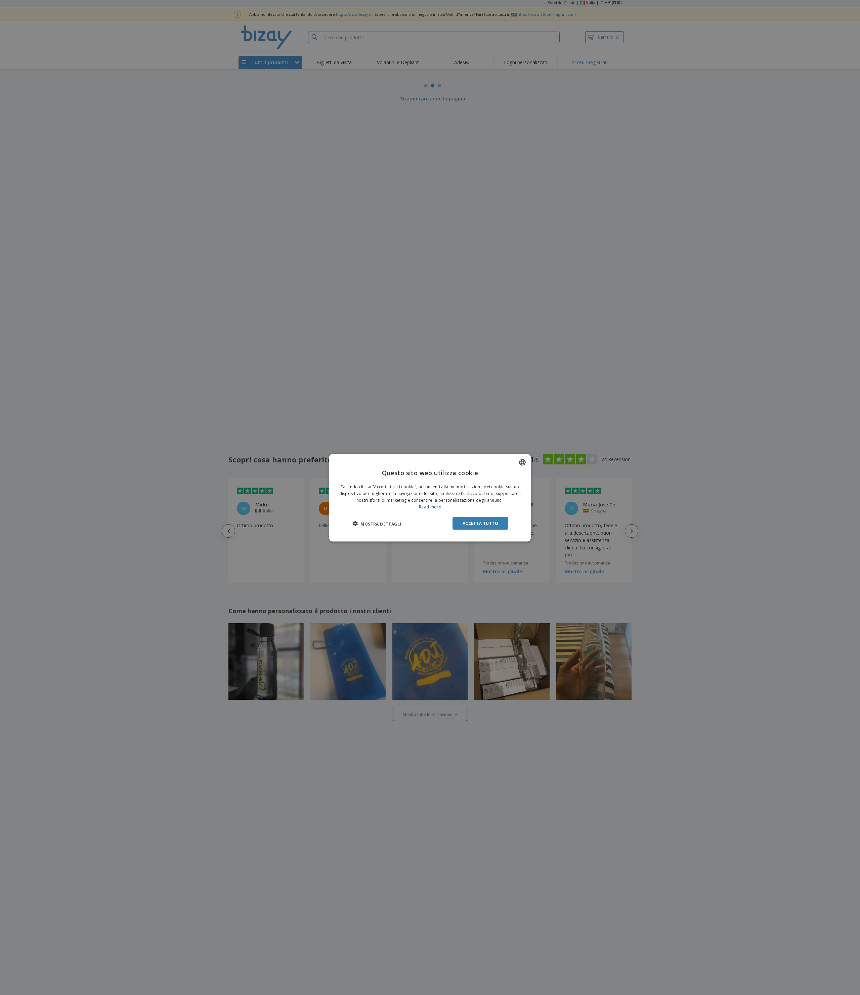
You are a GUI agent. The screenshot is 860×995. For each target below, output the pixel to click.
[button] (377, 523)
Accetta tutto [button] (480, 523)
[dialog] (430, 497)
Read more (430, 506)
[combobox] (522, 462)
